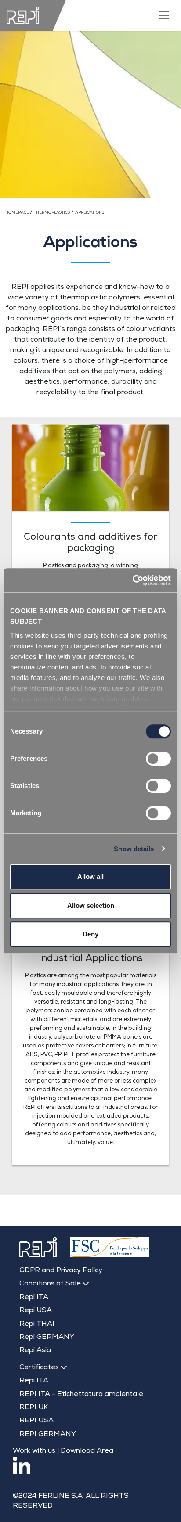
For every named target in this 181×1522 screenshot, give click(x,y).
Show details (134, 849)
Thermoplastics (52, 213)
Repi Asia (35, 1350)
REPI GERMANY (47, 1434)
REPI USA (36, 1421)
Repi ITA (33, 1297)
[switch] (158, 759)
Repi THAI (36, 1324)
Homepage (17, 213)
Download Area (87, 1451)
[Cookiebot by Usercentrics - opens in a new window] (132, 580)
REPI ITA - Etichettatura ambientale (81, 1394)
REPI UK (33, 1407)
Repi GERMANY (46, 1337)
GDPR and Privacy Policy (60, 1270)
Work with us (34, 1451)
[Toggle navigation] (164, 15)
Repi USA (35, 1310)
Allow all (90, 876)
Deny (90, 934)
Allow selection (90, 905)
